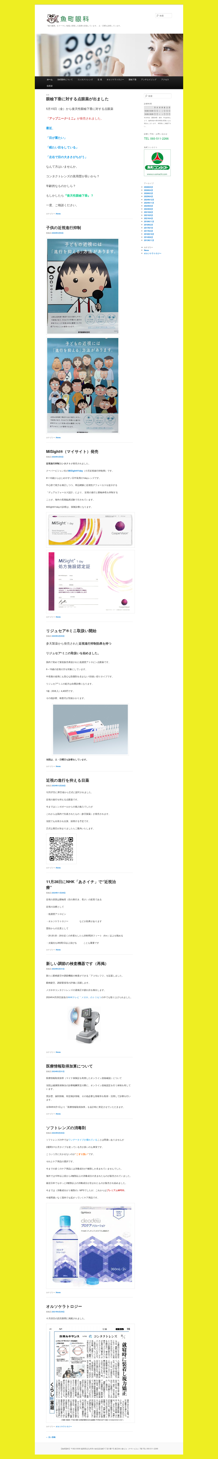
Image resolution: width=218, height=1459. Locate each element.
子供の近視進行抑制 (63, 227)
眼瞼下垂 (132, 79)
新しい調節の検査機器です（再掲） (77, 963)
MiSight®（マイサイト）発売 (72, 451)
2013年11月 (149, 240)
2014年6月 (148, 237)
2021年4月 (148, 218)
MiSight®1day (75, 470)
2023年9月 (148, 209)
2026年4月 (148, 190)
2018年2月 (148, 224)
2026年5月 (148, 187)
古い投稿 (50, 1437)
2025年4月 (148, 196)
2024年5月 (148, 205)
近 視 (100, 79)
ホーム (50, 79)
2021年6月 (148, 212)
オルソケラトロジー (115, 79)
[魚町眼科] (69, 21)
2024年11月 (149, 202)
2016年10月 (149, 234)
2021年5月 (148, 215)
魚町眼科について (65, 79)
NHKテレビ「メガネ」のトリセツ (84, 997)
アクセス (165, 79)
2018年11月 (149, 221)
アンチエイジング (148, 79)
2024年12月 (149, 199)
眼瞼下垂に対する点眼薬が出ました (77, 98)
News (58, 213)
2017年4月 (148, 230)
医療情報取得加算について (69, 1066)
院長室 (50, 85)
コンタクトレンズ (85, 79)
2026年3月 (148, 193)
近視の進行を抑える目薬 (67, 780)
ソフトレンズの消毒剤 (66, 1127)
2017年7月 (148, 227)
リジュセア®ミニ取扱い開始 (71, 630)
